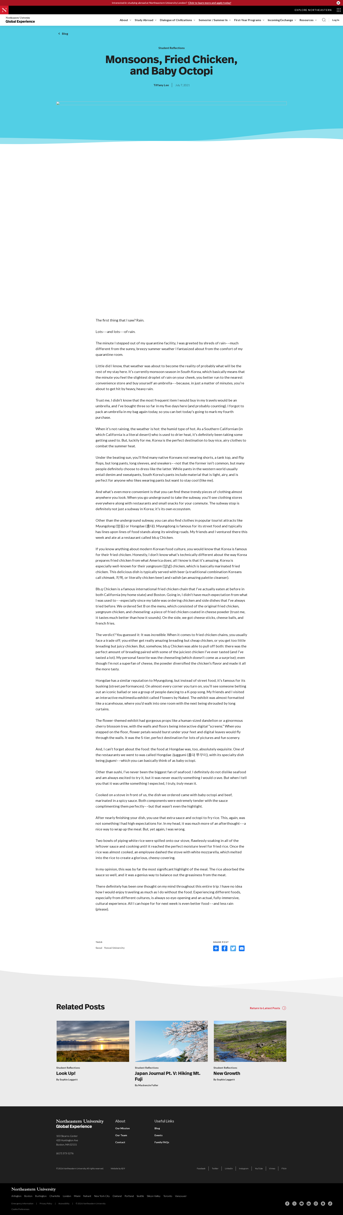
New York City (102, 1195)
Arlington (16, 1195)
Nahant (87, 1195)
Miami (77, 1195)
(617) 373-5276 (64, 1153)
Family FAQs (162, 1142)
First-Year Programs (247, 20)
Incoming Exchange (280, 20)
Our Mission (122, 1128)
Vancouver (181, 1195)
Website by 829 (118, 1168)
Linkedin (229, 1168)
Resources (307, 20)
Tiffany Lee (161, 85)
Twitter (215, 1168)
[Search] (324, 20)
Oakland (117, 1195)
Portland (129, 1195)
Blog (65, 33)
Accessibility (63, 1203)
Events (159, 1135)
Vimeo (272, 1168)
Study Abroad (144, 20)
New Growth (226, 1073)
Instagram (243, 1168)
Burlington (41, 1195)
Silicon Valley (153, 1195)
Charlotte (54, 1195)
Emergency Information (22, 1203)
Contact (120, 1142)
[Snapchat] (323, 1203)
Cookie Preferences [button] (20, 1209)
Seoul (99, 947)
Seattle (140, 1195)
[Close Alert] (338, 3)
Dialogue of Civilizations (176, 20)
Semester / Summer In (213, 20)
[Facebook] (287, 1203)
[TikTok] (330, 1203)
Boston (28, 1195)
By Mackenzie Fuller (146, 1085)
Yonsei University (114, 947)
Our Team (121, 1135)
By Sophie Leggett (67, 1079)
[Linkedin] (309, 1203)
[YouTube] (301, 1203)
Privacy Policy (46, 1203)
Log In (335, 20)
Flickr (284, 1168)
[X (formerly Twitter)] (294, 1203)
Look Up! (66, 1073)
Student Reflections (171, 48)
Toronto (167, 1195)
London (67, 1195)
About (124, 20)
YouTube (259, 1168)
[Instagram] (316, 1203)
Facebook (201, 1168)
